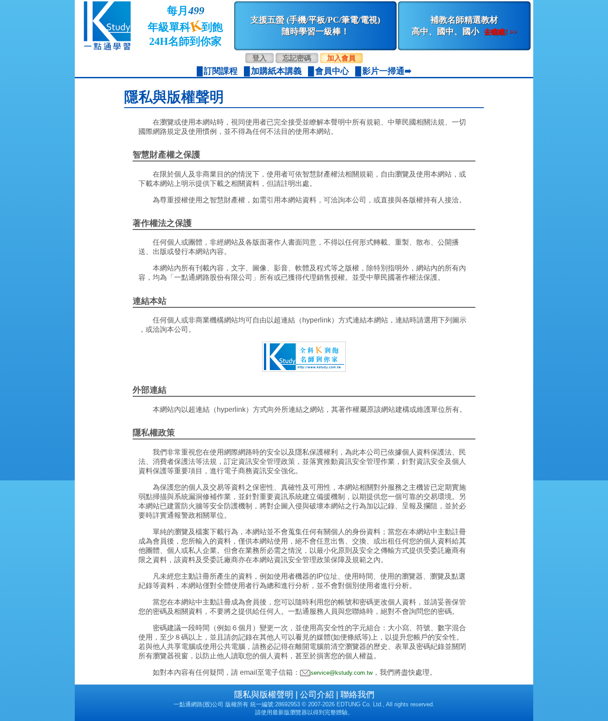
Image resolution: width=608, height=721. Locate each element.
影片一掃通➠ (387, 71)
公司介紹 (317, 694)
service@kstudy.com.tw (342, 672)
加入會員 (341, 58)
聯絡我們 (357, 694)
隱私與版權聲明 (263, 694)
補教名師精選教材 (464, 25)
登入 (259, 58)
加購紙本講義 (276, 71)
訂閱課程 (221, 71)
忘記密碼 (297, 58)
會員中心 (332, 71)
